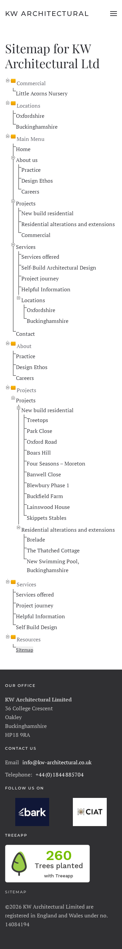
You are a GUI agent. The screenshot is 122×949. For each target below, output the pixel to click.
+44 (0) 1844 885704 (60, 774)
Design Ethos (37, 180)
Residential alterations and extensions (68, 224)
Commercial (35, 235)
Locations (33, 300)
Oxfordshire (30, 116)
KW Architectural (47, 14)
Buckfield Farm (45, 496)
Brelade (36, 539)
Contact (25, 333)
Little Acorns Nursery (41, 93)
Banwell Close (44, 474)
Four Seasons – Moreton (56, 463)
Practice (31, 170)
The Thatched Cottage (53, 550)
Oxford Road (42, 441)
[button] (113, 13)
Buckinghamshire (37, 126)
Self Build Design (36, 627)
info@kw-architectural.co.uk (57, 762)
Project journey (40, 278)
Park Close (39, 431)
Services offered (40, 256)
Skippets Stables (46, 518)
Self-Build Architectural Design (58, 267)
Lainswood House (48, 507)
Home (23, 149)
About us (27, 160)
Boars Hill (39, 452)
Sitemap (24, 649)
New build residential (47, 213)
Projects (26, 203)
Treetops (37, 420)
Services (26, 247)
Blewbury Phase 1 (48, 485)
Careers (30, 191)
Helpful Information (45, 289)
